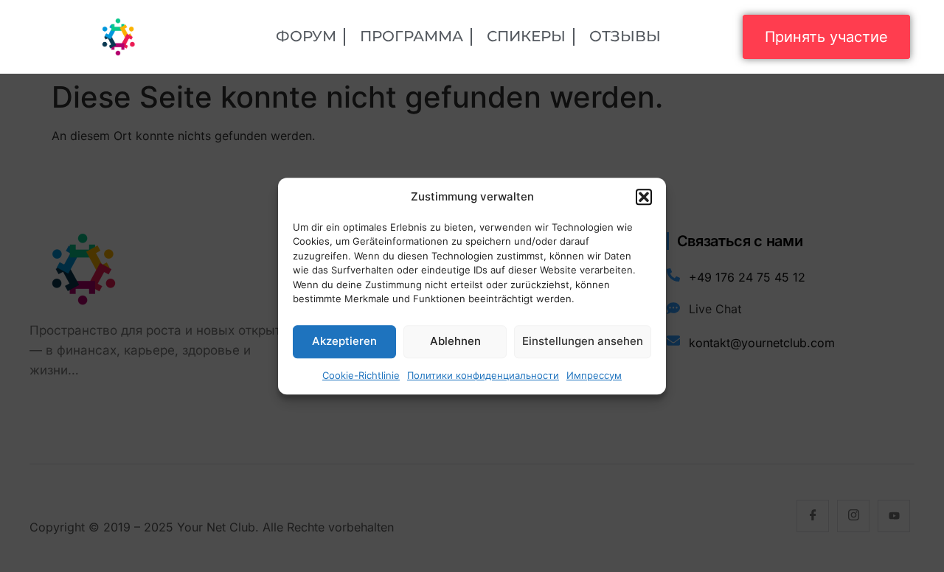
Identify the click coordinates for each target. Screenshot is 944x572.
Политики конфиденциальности (483, 375)
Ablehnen (455, 341)
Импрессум (594, 375)
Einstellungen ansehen (582, 341)
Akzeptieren (344, 341)
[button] (643, 197)
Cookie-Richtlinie (361, 375)
